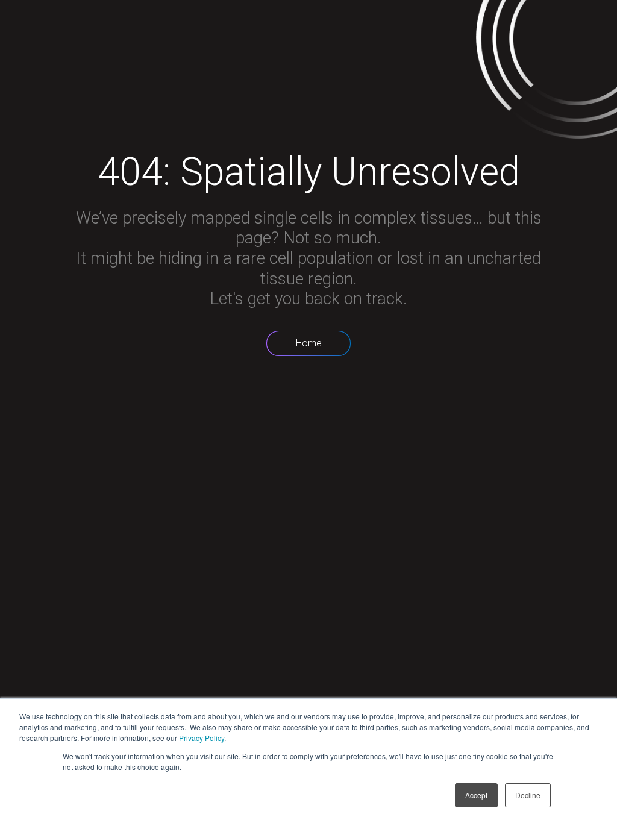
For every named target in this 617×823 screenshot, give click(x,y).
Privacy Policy (201, 738)
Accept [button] (476, 795)
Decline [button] (527, 795)
